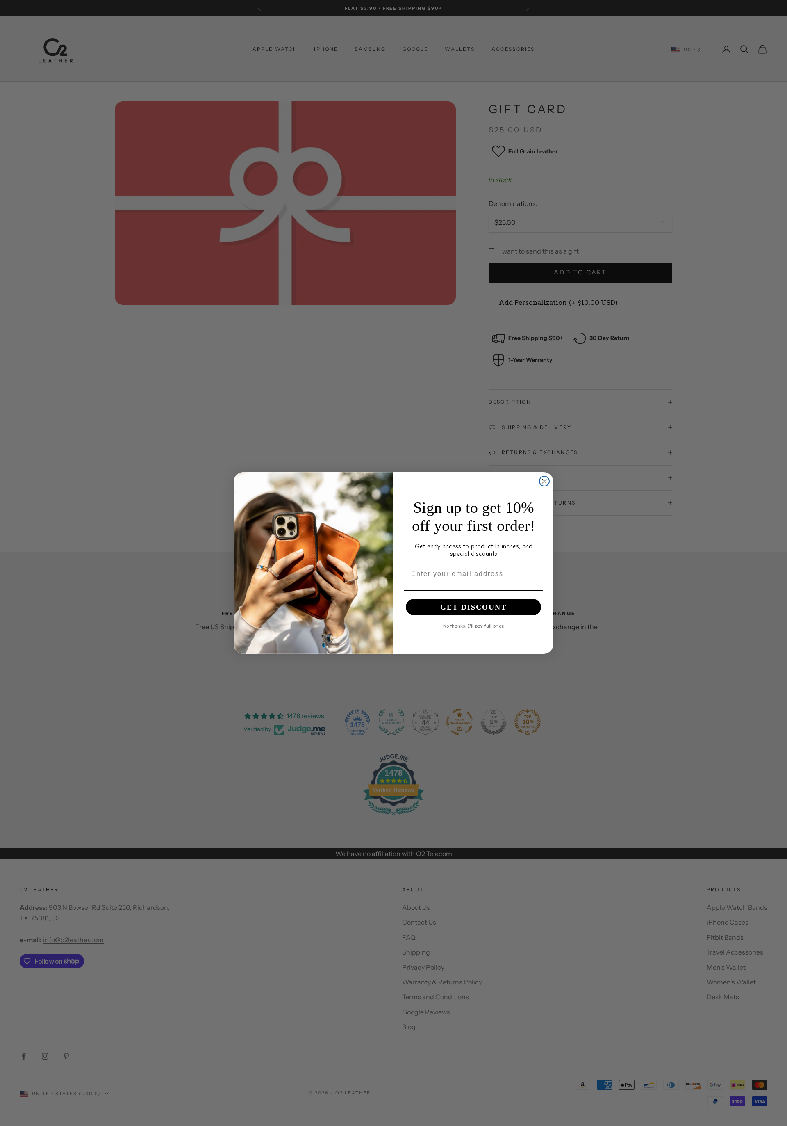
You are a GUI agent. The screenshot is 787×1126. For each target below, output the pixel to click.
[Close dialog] (544, 481)
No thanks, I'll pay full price (473, 626)
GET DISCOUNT (473, 607)
